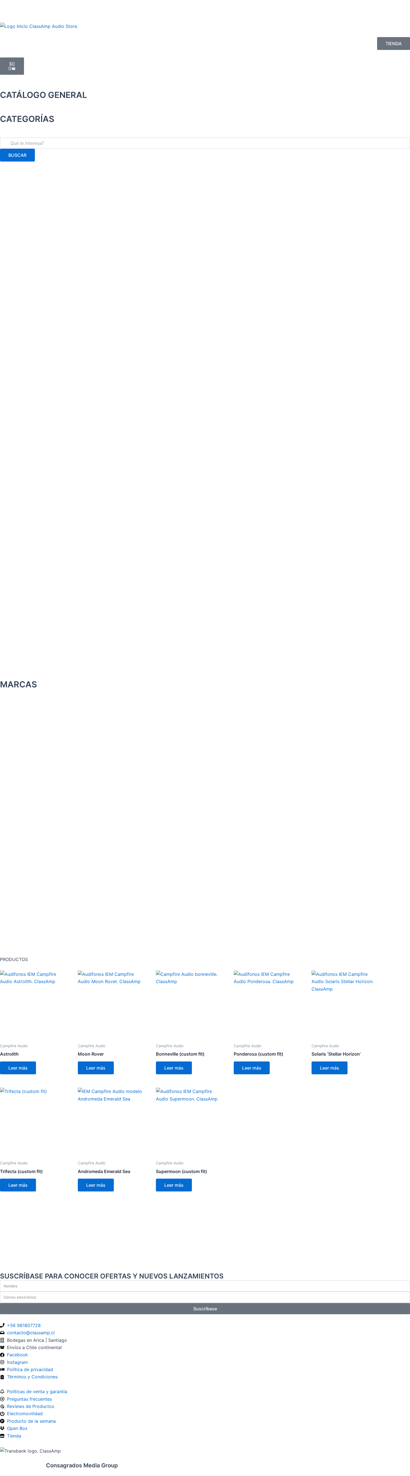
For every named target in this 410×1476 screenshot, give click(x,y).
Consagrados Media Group (59, 1465)
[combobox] (205, 143)
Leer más (18, 1068)
